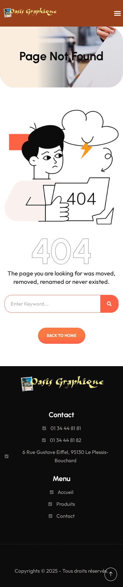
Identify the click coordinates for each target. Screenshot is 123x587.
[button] (117, 13)
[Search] (109, 303)
